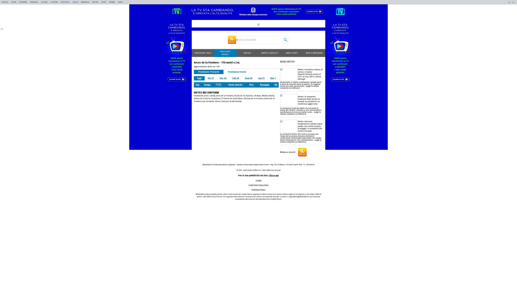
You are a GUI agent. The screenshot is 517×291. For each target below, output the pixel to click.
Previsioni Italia (203, 53)
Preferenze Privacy (258, 190)
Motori (95, 2)
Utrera (217, 101)
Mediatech (85, 2)
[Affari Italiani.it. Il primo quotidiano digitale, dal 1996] (258, 24)
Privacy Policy (264, 185)
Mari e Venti (292, 53)
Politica (5, 2)
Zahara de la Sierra (202, 98)
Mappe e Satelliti (269, 53)
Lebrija (212, 96)
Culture (44, 2)
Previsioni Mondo (225, 53)
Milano (112, 2)
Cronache (34, 2)
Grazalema (215, 98)
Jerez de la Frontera (224, 96)
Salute (75, 2)
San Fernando (208, 101)
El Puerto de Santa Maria (231, 98)
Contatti (258, 180)
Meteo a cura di (287, 152)
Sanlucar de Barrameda (231, 101)
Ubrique (257, 96)
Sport (103, 2)
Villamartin (198, 96)
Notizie (247, 53)
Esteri (13, 2)
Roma (120, 2)
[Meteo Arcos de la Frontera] (232, 40)
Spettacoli (65, 2)
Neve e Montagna (314, 53)
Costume (54, 2)
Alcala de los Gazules (243, 96)
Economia (23, 2)
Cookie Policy (253, 185)
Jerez (206, 96)
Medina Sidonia (268, 96)
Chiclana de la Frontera (253, 98)
